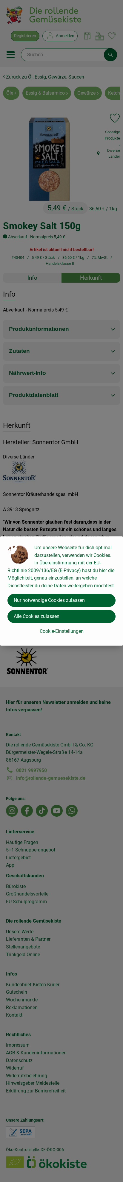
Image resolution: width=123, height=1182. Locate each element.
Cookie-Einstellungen (62, 631)
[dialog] (61, 591)
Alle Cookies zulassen (36, 616)
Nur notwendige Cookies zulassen (49, 600)
